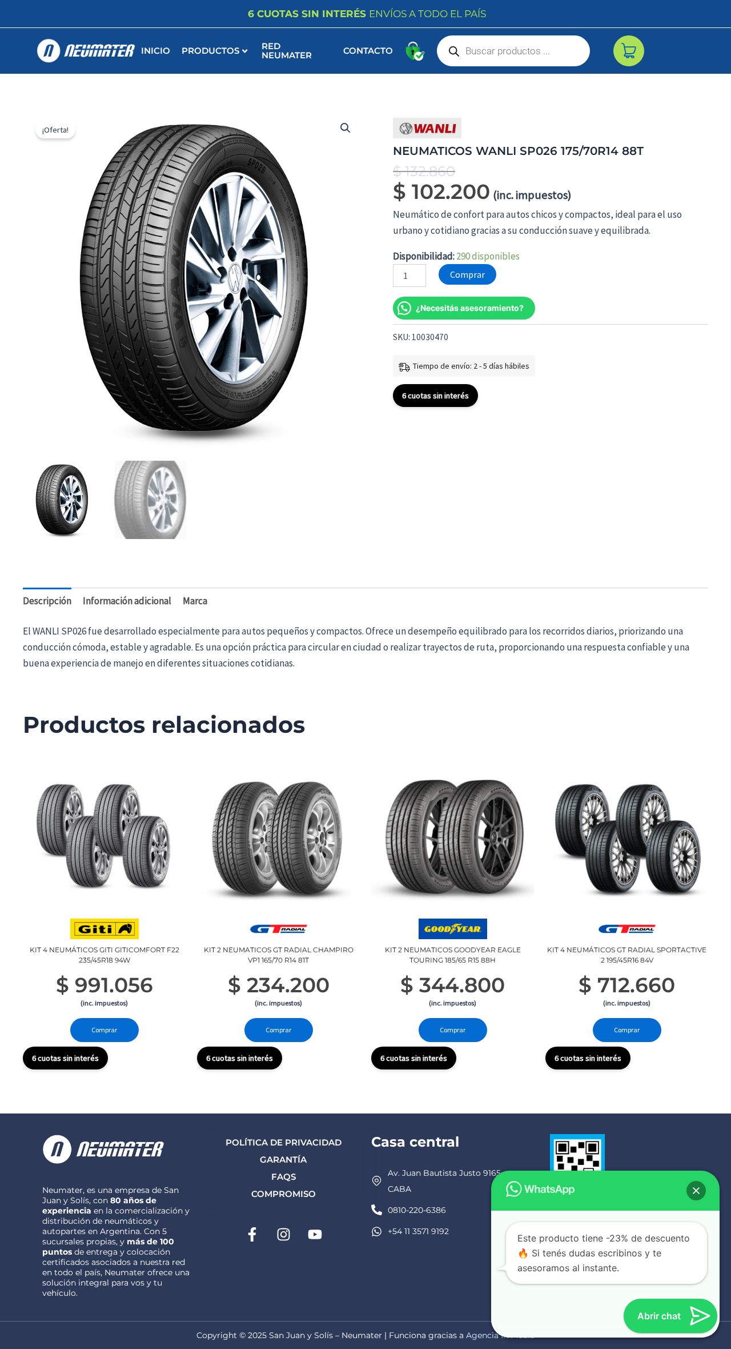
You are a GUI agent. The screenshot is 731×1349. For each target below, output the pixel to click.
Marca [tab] (195, 600)
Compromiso (283, 1193)
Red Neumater (287, 51)
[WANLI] (427, 128)
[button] (345, 128)
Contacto (368, 50)
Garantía (283, 1159)
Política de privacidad (284, 1142)
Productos (210, 50)
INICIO (155, 50)
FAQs (283, 1176)
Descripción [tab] (47, 600)
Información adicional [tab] (127, 600)
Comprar (467, 274)
